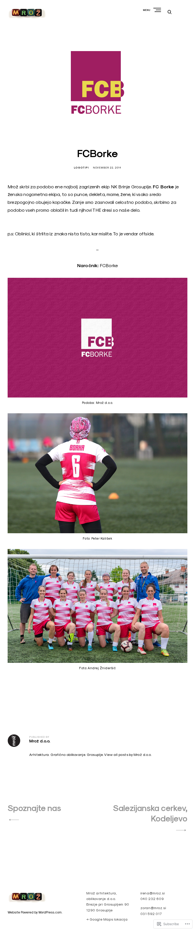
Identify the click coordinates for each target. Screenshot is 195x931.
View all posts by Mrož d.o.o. (128, 755)
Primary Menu (158, 10)
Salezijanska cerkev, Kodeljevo (150, 813)
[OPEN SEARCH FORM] (169, 12)
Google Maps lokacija (109, 919)
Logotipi (81, 167)
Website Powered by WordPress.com (35, 912)
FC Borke (163, 187)
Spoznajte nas (34, 808)
